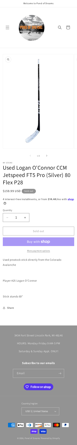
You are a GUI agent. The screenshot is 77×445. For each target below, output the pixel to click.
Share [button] (10, 307)
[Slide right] (47, 156)
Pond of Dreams (32, 438)
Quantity (7, 210)
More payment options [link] (38, 250)
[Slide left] (30, 156)
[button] (7, 27)
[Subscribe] (60, 373)
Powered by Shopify (50, 438)
